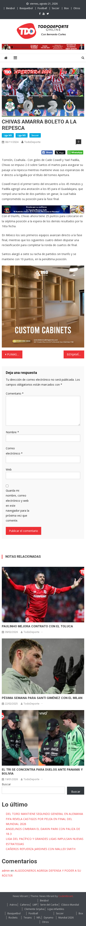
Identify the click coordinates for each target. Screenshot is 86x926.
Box (66, 8)
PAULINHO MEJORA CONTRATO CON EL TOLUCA (37, 626)
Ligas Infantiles (55, 909)
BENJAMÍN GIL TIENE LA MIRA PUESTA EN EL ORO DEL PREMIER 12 (75, 354)
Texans (28, 917)
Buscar (6, 784)
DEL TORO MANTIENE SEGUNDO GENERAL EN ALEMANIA (44, 814)
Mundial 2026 (66, 917)
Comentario (15, 393)
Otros (76, 8)
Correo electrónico (14, 450)
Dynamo (48, 917)
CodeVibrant (65, 896)
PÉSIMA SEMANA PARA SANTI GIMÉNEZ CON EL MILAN (42, 698)
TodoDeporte (32, 142)
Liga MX (8, 135)
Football (42, 8)
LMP (35, 904)
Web (9, 469)
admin (6, 870)
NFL (39, 917)
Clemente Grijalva (34, 909)
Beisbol (10, 8)
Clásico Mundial (70, 904)
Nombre (12, 432)
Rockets (13, 917)
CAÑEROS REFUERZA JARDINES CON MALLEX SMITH (40, 849)
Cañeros (25, 904)
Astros (13, 904)
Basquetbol (26, 8)
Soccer (55, 8)
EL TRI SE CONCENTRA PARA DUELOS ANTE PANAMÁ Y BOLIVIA (42, 771)
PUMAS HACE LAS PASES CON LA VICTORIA (14, 354)
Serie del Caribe (49, 904)
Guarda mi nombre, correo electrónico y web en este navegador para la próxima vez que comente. (17, 505)
